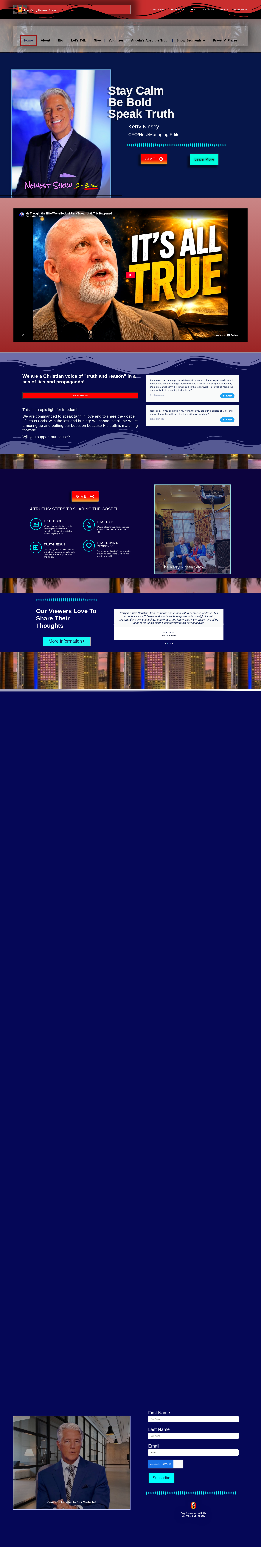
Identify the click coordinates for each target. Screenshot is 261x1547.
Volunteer (116, 40)
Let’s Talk (78, 40)
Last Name (159, 1429)
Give (97, 40)
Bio (60, 40)
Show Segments (189, 40)
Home (28, 40)
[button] (114, 624)
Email (153, 1445)
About (45, 40)
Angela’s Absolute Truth (150, 40)
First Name (159, 1412)
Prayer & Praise (225, 40)
